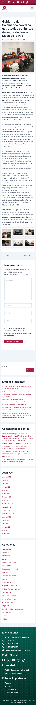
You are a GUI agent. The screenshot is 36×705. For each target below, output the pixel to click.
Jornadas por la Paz (9, 576)
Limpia (4, 579)
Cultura (4, 559)
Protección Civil (7, 602)
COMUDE (5, 552)
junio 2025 (5, 524)
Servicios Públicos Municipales (12, 609)
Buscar (4, 366)
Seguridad (5, 606)
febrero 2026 (6, 497)
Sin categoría (6, 612)
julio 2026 (5, 480)
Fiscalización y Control (10, 569)
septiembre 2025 (8, 514)
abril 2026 (5, 490)
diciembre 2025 (7, 504)
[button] (32, 8)
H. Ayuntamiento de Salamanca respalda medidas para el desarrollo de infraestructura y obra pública (18, 394)
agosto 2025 (6, 517)
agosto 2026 (6, 477)
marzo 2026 (6, 494)
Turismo (5, 616)
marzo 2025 (6, 534)
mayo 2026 (6, 487)
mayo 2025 (6, 527)
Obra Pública (6, 592)
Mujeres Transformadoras (11, 589)
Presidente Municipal (9, 596)
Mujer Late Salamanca (9, 586)
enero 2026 (6, 500)
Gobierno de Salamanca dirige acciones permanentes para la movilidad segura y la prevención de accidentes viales (16, 415)
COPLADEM (6, 556)
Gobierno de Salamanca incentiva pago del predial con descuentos (16, 454)
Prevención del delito (9, 599)
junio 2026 (5, 484)
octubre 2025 (6, 510)
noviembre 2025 (7, 507)
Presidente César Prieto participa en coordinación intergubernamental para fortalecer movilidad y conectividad (15, 402)
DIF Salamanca (7, 566)
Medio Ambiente (7, 582)
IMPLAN (5, 572)
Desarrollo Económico (9, 562)
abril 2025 (5, 530)
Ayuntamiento (7, 549)
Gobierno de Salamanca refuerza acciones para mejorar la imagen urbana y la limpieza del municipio (16, 446)
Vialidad (5, 619)
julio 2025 (5, 520)
